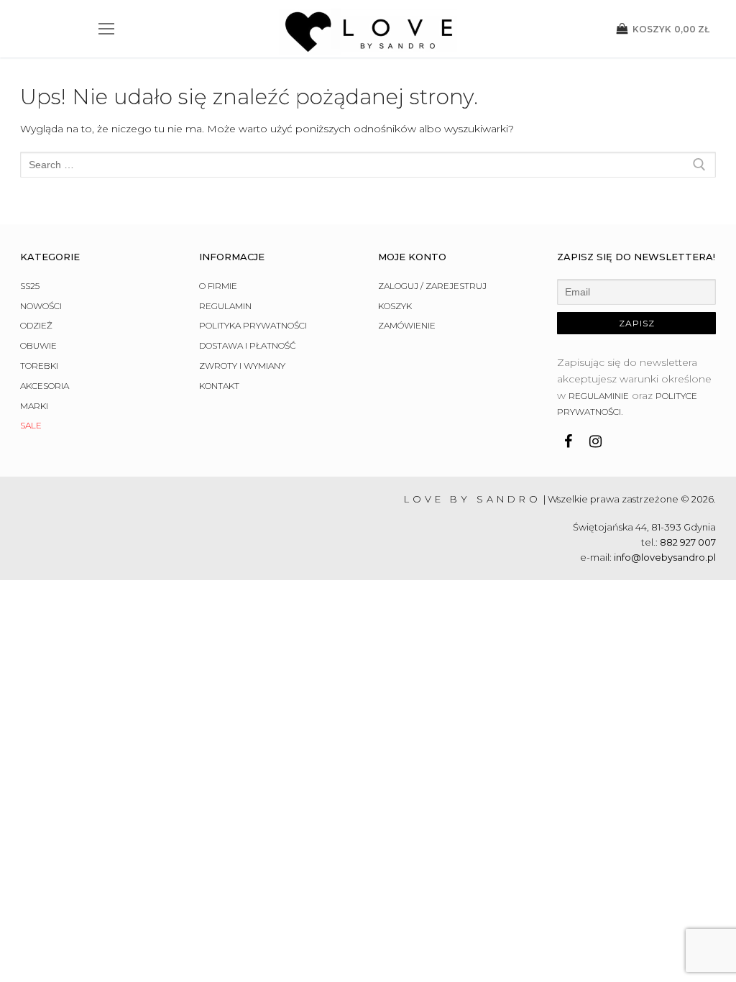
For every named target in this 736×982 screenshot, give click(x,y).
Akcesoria (44, 385)
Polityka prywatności (253, 325)
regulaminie (599, 395)
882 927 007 (688, 542)
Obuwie (38, 345)
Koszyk (395, 305)
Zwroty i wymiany (242, 365)
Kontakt (219, 385)
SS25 (30, 285)
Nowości (41, 305)
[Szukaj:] (368, 165)
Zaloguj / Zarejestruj (432, 285)
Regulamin (225, 305)
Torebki (39, 365)
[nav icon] (106, 29)
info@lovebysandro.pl (665, 557)
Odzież (36, 325)
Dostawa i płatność (247, 345)
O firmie (218, 285)
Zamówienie (407, 325)
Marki (34, 405)
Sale (31, 425)
